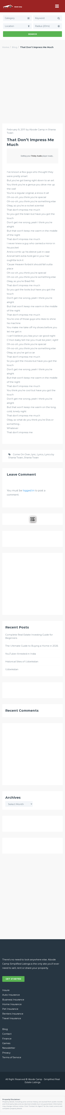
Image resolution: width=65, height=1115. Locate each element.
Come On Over (21, 454)
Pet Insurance (10, 1008)
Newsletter (8, 1047)
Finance (6, 1038)
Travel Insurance (11, 1018)
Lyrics (40, 454)
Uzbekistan (11, 669)
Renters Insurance (12, 1013)
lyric (33, 454)
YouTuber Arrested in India (20, 653)
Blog (14, 47)
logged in (28, 490)
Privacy (6, 1052)
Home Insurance (12, 1004)
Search (32, 34)
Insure (6, 990)
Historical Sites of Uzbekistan (21, 661)
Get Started (13, 979)
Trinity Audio (36, 156)
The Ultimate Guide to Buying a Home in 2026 (31, 645)
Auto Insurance (11, 994)
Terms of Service (11, 1057)
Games (6, 1043)
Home (5, 47)
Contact (6, 1033)
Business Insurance (13, 999)
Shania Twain (31, 457)
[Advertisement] (32, 89)
